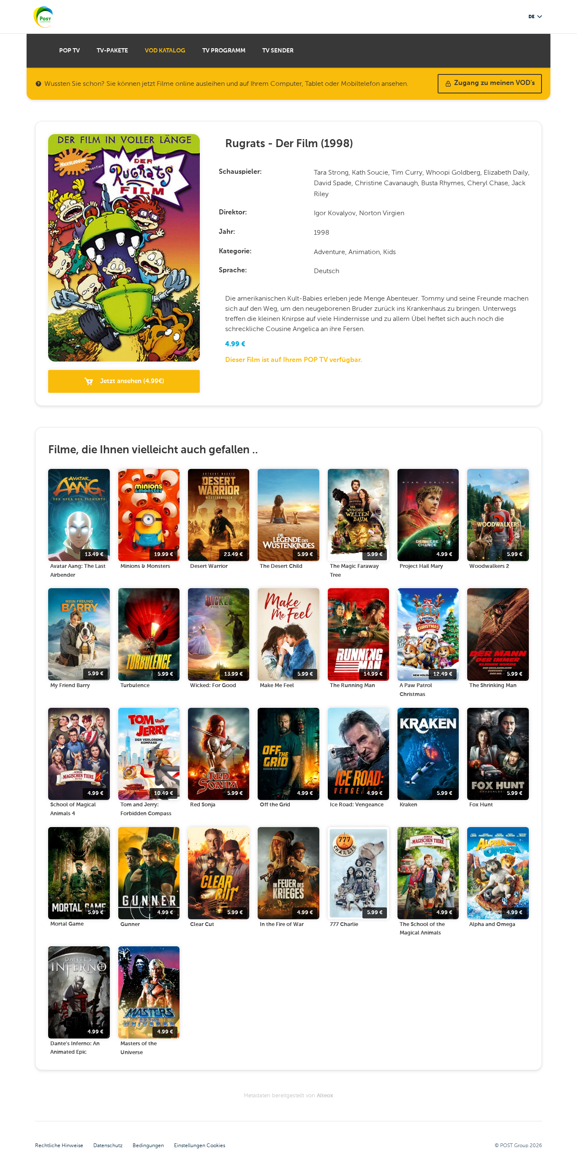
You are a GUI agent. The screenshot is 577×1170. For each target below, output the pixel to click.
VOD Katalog (165, 51)
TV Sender (278, 51)
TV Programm (223, 51)
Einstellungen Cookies (199, 1145)
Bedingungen (148, 1145)
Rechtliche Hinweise (59, 1145)
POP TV (69, 51)
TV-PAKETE (112, 51)
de (531, 16)
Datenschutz (107, 1145)
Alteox (325, 1096)
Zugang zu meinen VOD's (494, 83)
